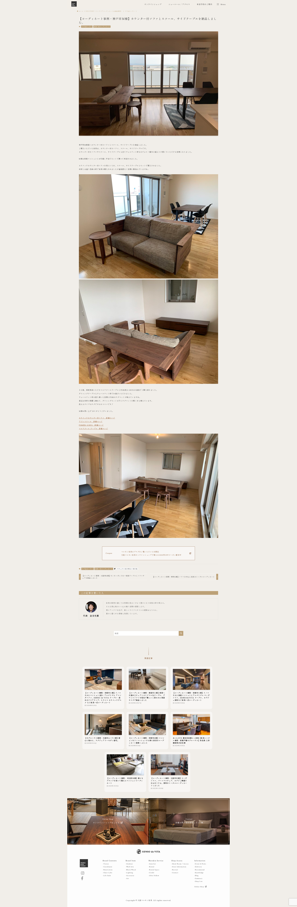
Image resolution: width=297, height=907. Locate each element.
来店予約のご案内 (204, 4)
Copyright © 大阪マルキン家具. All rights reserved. (148, 900)
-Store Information (178, 867)
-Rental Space (153, 870)
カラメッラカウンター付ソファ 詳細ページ (97, 418)
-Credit (151, 873)
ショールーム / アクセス (179, 4)
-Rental (151, 867)
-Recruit (174, 870)
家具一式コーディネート (102, 26)
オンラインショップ (153, 4)
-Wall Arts (130, 867)
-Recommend (199, 870)
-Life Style (107, 876)
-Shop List (198, 881)
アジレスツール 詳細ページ (90, 421)
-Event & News (200, 864)
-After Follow (153, 876)
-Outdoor (129, 864)
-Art (127, 878)
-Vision (106, 864)
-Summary (198, 878)
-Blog (196, 876)
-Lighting (129, 873)
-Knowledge (199, 873)
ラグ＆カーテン (87, 26)
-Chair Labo (107, 873)
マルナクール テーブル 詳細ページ (93, 428)
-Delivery (198, 867)
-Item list (152, 864)
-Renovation (107, 870)
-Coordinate (107, 867)
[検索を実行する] (181, 633)
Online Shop (199, 887)
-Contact (174, 873)
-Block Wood (131, 870)
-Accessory (130, 876)
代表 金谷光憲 (91, 615)
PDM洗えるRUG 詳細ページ (91, 425)
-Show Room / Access (180, 864)
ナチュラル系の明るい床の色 (127, 569)
